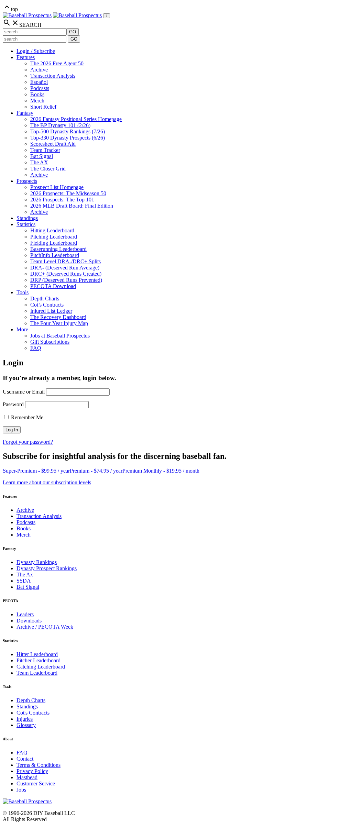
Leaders (25, 614)
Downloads (29, 620)
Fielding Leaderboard (53, 243)
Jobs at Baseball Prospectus (60, 336)
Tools (22, 292)
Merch (37, 100)
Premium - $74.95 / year (96, 471)
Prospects (26, 181)
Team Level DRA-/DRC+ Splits (65, 261)
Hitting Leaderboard (52, 230)
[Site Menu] (106, 15)
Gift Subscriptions (49, 342)
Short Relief (43, 107)
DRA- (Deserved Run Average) (64, 268)
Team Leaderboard (36, 673)
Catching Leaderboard (40, 667)
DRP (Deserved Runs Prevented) (66, 280)
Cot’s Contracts (47, 305)
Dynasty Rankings (36, 562)
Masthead (26, 777)
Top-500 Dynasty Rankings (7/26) (67, 131)
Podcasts (39, 88)
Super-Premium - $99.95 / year (36, 471)
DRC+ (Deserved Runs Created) (65, 274)
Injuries (24, 719)
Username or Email (24, 392)
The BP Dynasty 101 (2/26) (60, 125)
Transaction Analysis (52, 76)
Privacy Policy (32, 771)
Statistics (25, 224)
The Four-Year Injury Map (59, 323)
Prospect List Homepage (57, 187)
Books (37, 94)
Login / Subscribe (35, 51)
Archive (39, 70)
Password (13, 404)
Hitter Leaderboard (37, 654)
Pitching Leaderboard (53, 237)
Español (39, 82)
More (22, 329)
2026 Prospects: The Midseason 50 (68, 193)
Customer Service (35, 783)
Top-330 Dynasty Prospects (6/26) (67, 138)
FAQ (35, 348)
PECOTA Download (53, 286)
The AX (39, 162)
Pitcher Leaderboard (38, 660)
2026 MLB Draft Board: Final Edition (71, 206)
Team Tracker (45, 150)
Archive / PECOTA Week (44, 627)
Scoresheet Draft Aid (53, 144)
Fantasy (24, 113)
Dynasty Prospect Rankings (46, 568)
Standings (27, 218)
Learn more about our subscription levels (47, 482)
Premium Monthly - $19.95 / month (160, 471)
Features (25, 57)
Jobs (21, 790)
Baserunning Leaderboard (58, 249)
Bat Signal (41, 156)
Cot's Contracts (33, 713)
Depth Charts (44, 298)
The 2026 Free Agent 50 (57, 63)
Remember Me (26, 417)
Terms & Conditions (38, 765)
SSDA (23, 581)
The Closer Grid (48, 169)
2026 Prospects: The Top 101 (62, 199)
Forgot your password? (28, 442)
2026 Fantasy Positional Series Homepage (76, 119)
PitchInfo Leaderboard (54, 255)
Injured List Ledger (51, 311)
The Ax (24, 574)
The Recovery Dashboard (58, 317)
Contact (24, 759)
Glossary (26, 725)
